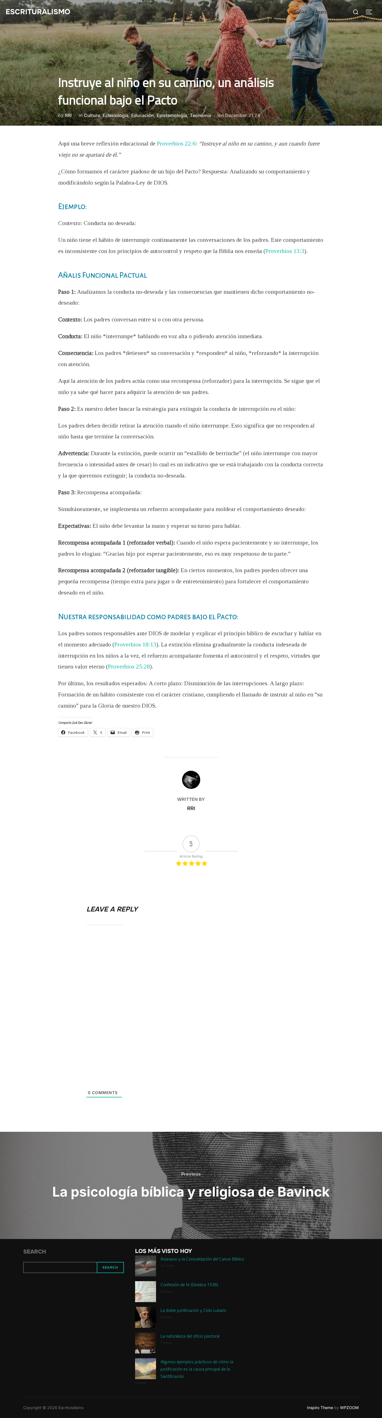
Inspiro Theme (320, 1407)
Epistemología (172, 115)
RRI (68, 115)
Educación (142, 115)
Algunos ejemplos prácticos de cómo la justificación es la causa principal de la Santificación (197, 1368)
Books (300, 12)
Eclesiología (115, 115)
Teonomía (200, 115)
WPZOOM (349, 1407)
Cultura (92, 115)
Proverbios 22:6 (176, 143)
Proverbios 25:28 (129, 666)
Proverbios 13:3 (284, 251)
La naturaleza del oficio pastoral (190, 1336)
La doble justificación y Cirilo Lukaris (193, 1310)
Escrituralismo (38, 11)
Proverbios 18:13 (135, 644)
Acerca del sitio (331, 12)
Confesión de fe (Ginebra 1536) (189, 1284)
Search (34, 1251)
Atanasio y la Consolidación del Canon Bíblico (202, 1258)
